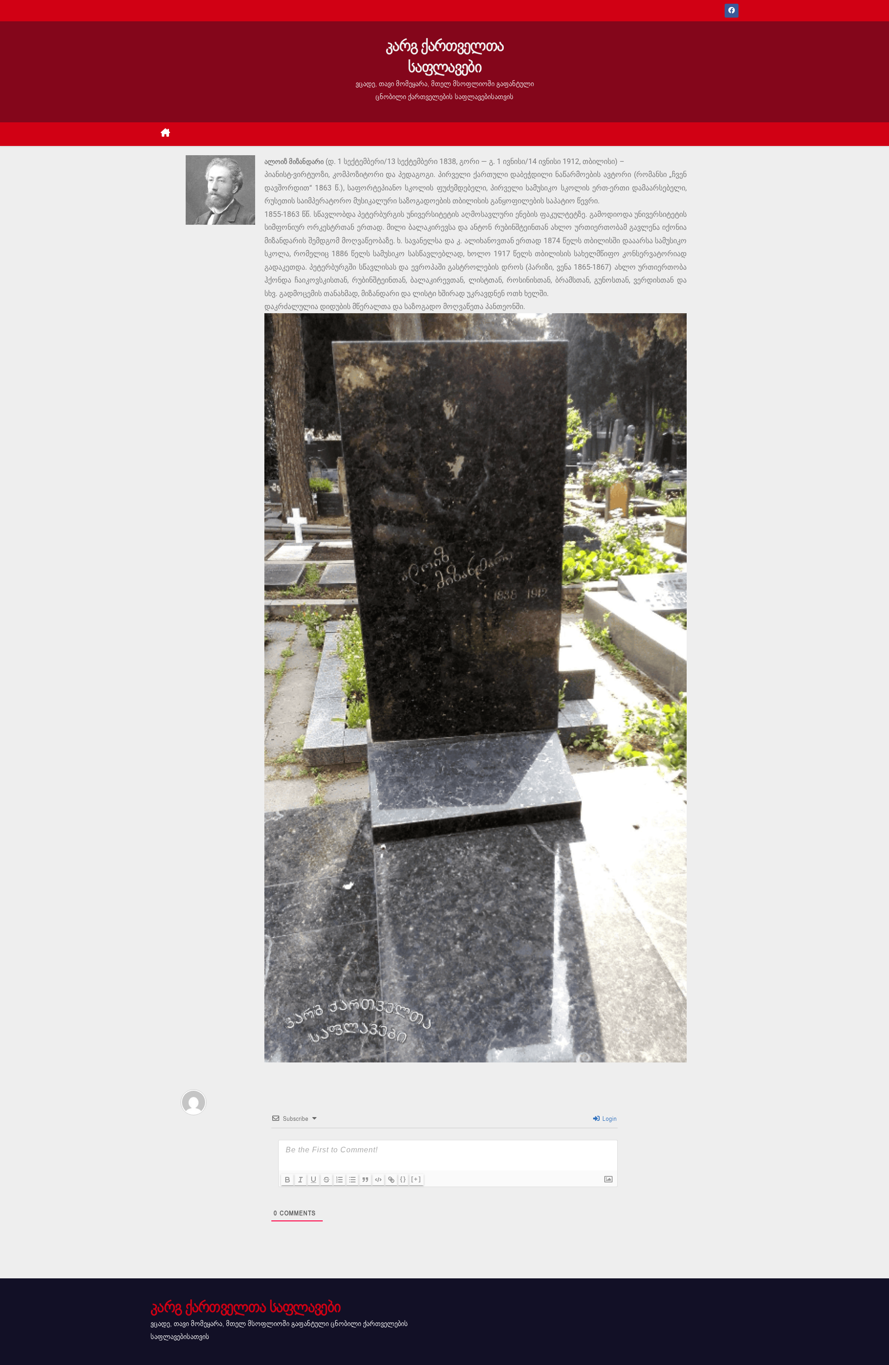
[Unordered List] (352, 1179)
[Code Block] (378, 1179)
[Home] (165, 134)
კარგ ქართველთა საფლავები (444, 56)
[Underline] (313, 1179)
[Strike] (326, 1179)
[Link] (391, 1179)
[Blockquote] (365, 1179)
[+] (416, 1178)
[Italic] (300, 1179)
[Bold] (287, 1179)
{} (403, 1178)
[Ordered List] (339, 1179)
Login (609, 1118)
